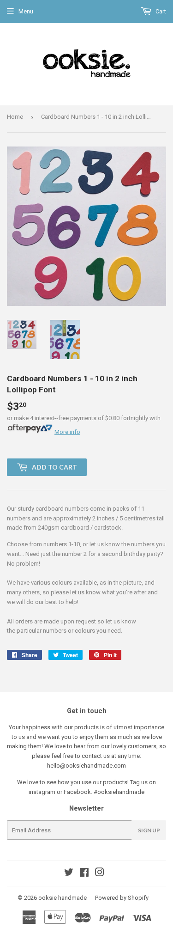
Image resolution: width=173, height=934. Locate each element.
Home (15, 116)
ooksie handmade (62, 897)
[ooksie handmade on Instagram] (99, 873)
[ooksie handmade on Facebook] (84, 873)
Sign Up (149, 830)
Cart (160, 11)
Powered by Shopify (122, 897)
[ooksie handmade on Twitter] (68, 873)
